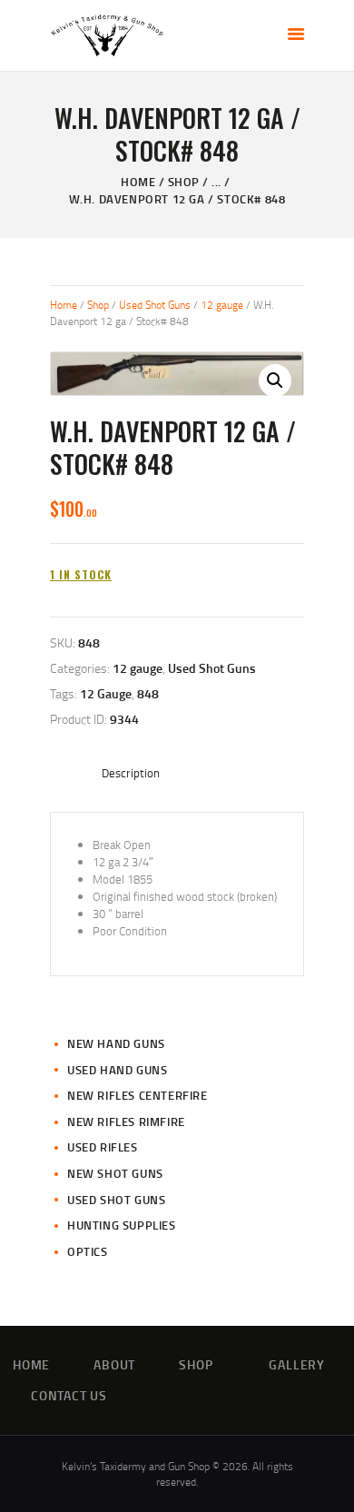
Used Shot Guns (155, 304)
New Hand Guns (116, 1043)
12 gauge (222, 304)
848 (148, 693)
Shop (184, 181)
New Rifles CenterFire (137, 1095)
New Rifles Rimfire (126, 1121)
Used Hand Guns (117, 1070)
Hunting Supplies (121, 1225)
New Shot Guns (115, 1173)
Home (138, 181)
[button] (275, 380)
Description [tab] (131, 773)
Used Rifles (102, 1147)
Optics (87, 1251)
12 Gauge (106, 693)
